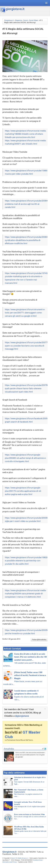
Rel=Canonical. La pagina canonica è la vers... (28, 792)
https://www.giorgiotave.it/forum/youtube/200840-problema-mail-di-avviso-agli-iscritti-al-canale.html (27, 204)
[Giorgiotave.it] (12, 10)
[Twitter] (45, 748)
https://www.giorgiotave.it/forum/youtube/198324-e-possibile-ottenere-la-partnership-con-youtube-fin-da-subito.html (27, 560)
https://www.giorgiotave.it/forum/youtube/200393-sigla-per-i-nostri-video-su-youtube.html (27, 519)
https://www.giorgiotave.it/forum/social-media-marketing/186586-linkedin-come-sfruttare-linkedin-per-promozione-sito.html (25, 134)
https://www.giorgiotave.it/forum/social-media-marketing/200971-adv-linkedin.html (25, 142)
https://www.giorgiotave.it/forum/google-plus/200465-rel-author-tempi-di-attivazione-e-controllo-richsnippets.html (25, 458)
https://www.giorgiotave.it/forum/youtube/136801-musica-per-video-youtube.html (27, 172)
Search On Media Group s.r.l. (19, 858)
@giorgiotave (22, 716)
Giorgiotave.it (9, 20)
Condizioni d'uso (37, 860)
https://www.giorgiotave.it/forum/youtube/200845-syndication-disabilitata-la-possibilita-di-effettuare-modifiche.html (27, 240)
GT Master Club (22, 734)
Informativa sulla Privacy (9, 862)
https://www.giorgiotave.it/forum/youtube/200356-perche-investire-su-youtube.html (27, 631)
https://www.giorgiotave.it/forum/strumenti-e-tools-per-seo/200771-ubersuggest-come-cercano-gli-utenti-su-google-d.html (25, 312)
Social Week (33, 20)
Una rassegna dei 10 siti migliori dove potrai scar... (29, 805)
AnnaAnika (9, 748)
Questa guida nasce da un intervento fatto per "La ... (30, 829)
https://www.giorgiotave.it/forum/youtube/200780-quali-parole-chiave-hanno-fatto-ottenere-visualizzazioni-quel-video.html (27, 388)
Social (25, 20)
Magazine (18, 20)
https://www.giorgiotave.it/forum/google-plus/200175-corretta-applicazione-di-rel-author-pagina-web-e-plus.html (23, 491)
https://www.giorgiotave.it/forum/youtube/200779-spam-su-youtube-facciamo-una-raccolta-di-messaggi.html (27, 345)
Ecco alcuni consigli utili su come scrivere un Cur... (30, 816)
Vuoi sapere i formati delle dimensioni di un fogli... (30, 780)
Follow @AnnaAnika (39, 639)
